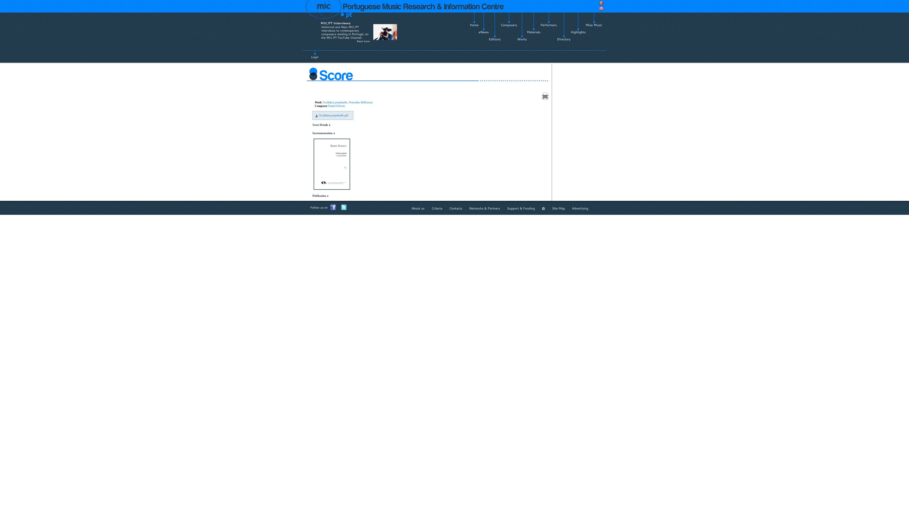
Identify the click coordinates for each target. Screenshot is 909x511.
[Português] (601, 3)
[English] (601, 8)
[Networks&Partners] (484, 208)
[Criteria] (437, 208)
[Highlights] (578, 32)
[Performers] (548, 25)
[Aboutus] (418, 208)
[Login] (315, 54)
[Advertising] (580, 208)
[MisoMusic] (594, 25)
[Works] (522, 39)
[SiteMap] (558, 208)
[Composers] (509, 25)
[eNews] (484, 32)
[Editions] (495, 39)
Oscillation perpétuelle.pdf (333, 115)
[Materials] (533, 32)
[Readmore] (363, 41)
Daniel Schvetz (336, 106)
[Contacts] (455, 208)
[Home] (474, 25)
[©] (543, 208)
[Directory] (564, 39)
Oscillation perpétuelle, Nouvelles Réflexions (347, 102)
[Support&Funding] (521, 208)
